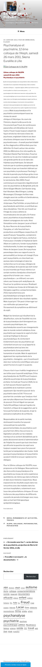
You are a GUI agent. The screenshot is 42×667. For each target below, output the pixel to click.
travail (31, 628)
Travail (10, 520)
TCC (25, 628)
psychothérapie (10, 625)
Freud (25, 602)
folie (15, 603)
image (32, 603)
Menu (22, 31)
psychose (23, 621)
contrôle (7, 594)
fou (19, 603)
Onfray (18, 611)
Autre (6, 591)
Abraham (11, 588)
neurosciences (9, 611)
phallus (24, 611)
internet (12, 608)
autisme (31, 587)
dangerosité (13, 594)
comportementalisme (26, 591)
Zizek (5, 631)
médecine (33, 608)
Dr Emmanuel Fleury (16, 15)
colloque (18, 523)
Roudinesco (31, 625)
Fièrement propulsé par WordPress (17, 661)
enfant (22, 597)
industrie (6, 608)
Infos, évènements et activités (22, 518)
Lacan (20, 607)
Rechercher (9, 571)
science (13, 628)
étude (10, 631)
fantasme (6, 603)
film (11, 603)
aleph (9, 523)
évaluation (16, 631)
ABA (6, 587)
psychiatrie (12, 526)
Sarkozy (6, 628)
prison (30, 611)
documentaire (24, 594)
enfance (15, 598)
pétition (21, 625)
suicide (20, 628)
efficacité (8, 597)
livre (27, 607)
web (36, 628)
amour (23, 588)
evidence (30, 598)
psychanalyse (30, 523)
